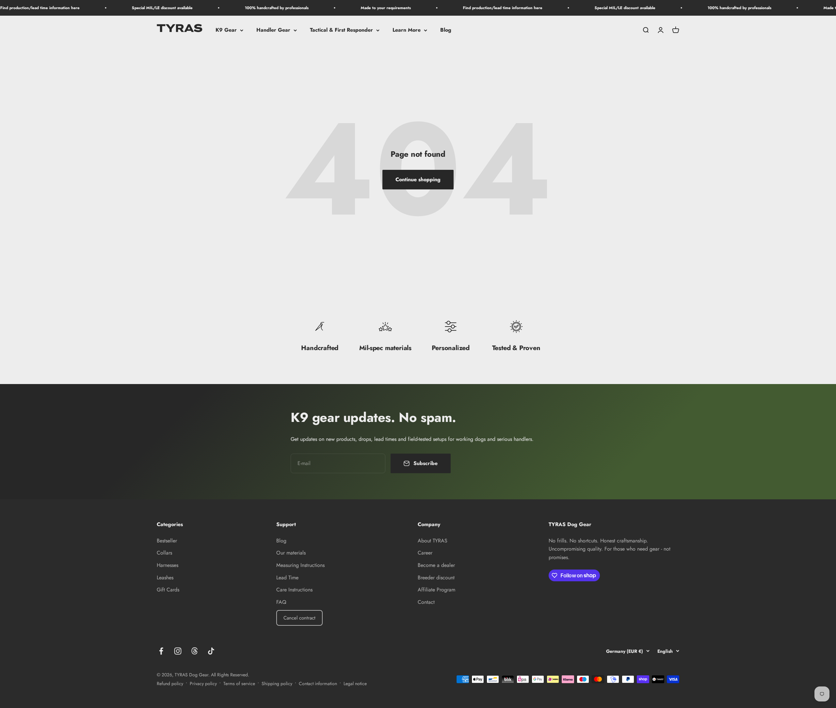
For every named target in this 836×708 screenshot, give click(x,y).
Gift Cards (168, 589)
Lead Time (287, 577)
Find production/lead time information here (481, 8)
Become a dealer (436, 565)
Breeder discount (436, 577)
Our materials (291, 552)
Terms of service (239, 683)
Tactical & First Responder (341, 30)
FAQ (281, 602)
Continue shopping (418, 179)
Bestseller (167, 540)
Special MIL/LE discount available (140, 8)
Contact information (318, 683)
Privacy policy (203, 683)
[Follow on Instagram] (177, 651)
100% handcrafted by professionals (255, 8)
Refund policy (170, 683)
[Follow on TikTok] (211, 651)
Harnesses (167, 565)
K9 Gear (226, 30)
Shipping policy (277, 683)
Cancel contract (299, 617)
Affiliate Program (436, 589)
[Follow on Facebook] (161, 651)
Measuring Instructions (300, 565)
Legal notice (355, 683)
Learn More (407, 30)
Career (425, 552)
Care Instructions (294, 589)
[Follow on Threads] (194, 651)
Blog (445, 30)
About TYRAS (432, 540)
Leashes (165, 577)
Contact (426, 602)
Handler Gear (273, 30)
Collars (164, 552)
